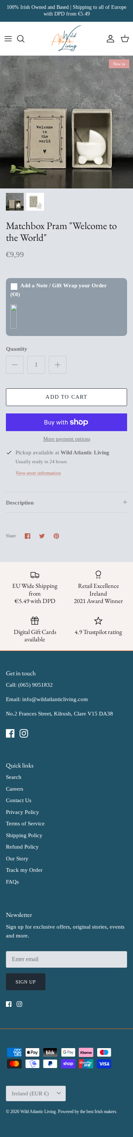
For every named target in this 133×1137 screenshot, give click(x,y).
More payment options (66, 439)
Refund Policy (22, 847)
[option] (66, 122)
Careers (14, 789)
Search (13, 777)
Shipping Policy (24, 835)
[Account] (108, 39)
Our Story (17, 859)
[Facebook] (10, 733)
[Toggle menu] (8, 39)
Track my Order (24, 870)
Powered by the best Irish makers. (87, 1111)
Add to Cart (66, 397)
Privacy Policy (22, 812)
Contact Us (18, 800)
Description (20, 503)
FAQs (12, 882)
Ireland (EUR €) (30, 1093)
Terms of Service (25, 823)
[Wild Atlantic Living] (66, 38)
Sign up (26, 982)
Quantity (16, 349)
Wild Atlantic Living (38, 1111)
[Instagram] (24, 733)
